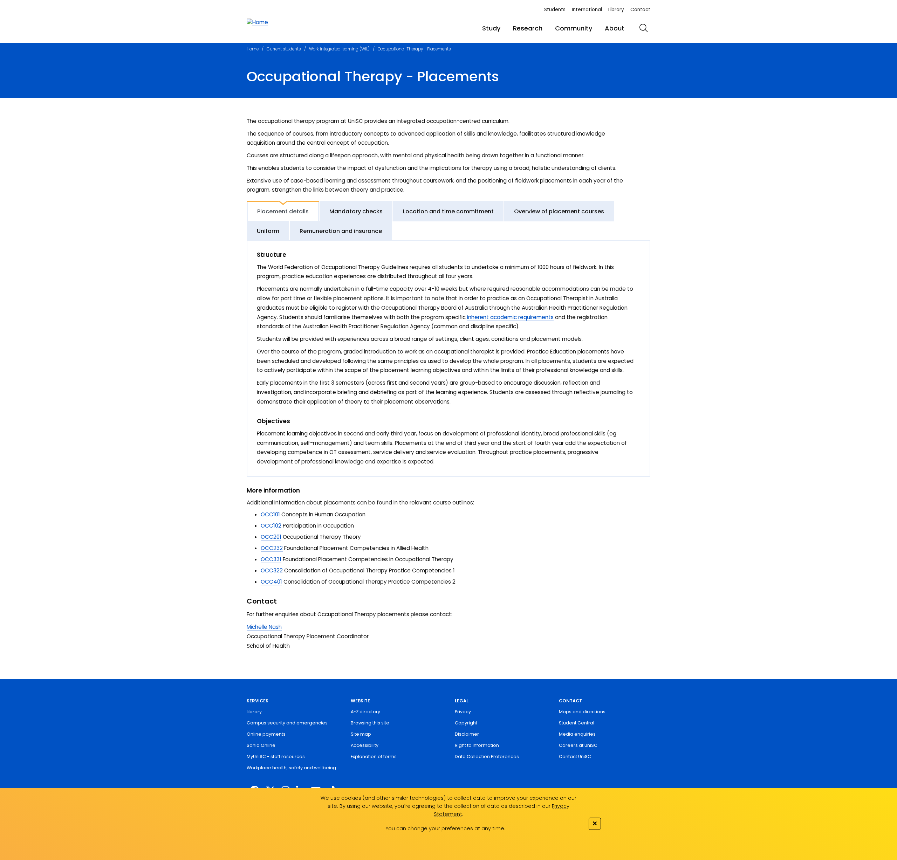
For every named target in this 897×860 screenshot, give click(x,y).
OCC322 (272, 570)
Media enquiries (577, 734)
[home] (257, 23)
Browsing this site (370, 723)
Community (573, 28)
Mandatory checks (356, 211)
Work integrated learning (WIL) (339, 49)
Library (616, 9)
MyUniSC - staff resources (276, 756)
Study (491, 28)
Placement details (283, 211)
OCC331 (271, 559)
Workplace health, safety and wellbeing (291, 768)
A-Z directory (365, 712)
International (587, 9)
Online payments (266, 734)
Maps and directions (582, 712)
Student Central (576, 723)
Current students (284, 49)
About (614, 28)
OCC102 (271, 525)
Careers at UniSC (578, 745)
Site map (361, 734)
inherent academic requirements (510, 317)
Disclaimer (467, 734)
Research (527, 28)
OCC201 (271, 537)
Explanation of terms (374, 756)
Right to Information (477, 745)
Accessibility (364, 745)
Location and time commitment (448, 211)
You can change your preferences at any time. (445, 828)
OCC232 (272, 548)
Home (253, 49)
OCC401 (271, 581)
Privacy (463, 712)
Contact (640, 9)
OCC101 (270, 514)
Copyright (466, 723)
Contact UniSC (575, 756)
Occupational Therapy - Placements (414, 49)
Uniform (268, 231)
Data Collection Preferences (487, 756)
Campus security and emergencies (287, 723)
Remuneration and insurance (341, 231)
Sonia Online (261, 745)
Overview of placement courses (559, 211)
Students (555, 9)
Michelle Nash (264, 627)
